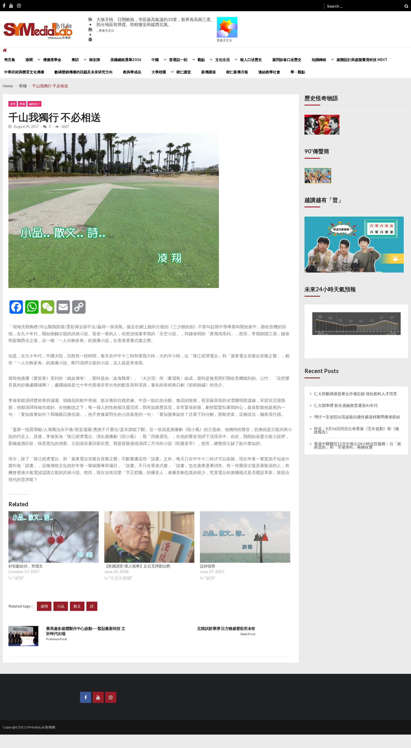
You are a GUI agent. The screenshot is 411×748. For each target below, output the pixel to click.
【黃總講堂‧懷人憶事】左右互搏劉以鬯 (137, 566)
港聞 (29, 59)
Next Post (247, 634)
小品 (60, 606)
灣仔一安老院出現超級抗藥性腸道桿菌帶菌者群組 (357, 411)
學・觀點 (297, 72)
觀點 (201, 59)
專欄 (22, 103)
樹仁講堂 (183, 72)
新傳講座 (208, 72)
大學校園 (159, 72)
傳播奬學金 (52, 59)
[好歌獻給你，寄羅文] (53, 537)
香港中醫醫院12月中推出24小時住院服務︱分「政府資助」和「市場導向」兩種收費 (357, 439)
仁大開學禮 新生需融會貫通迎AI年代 (346, 399)
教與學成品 (132, 72)
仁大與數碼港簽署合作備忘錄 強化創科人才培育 (355, 387)
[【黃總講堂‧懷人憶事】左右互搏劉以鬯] (149, 537)
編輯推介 (34, 103)
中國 (155, 59)
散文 (77, 606)
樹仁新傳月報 (237, 72)
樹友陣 (94, 59)
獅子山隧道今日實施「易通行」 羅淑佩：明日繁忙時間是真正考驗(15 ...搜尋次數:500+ (155, 27)
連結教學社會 (269, 72)
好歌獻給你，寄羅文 (25, 566)
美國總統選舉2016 (125, 59)
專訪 (75, 59)
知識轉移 (319, 59)
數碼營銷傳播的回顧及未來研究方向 (84, 72)
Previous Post (56, 639)
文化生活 (222, 59)
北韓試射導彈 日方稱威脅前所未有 (226, 628)
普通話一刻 (178, 59)
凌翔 (12, 103)
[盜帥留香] (245, 537)
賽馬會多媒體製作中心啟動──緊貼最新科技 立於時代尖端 (85, 631)
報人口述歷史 (251, 59)
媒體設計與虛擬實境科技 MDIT (362, 59)
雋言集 (9, 59)
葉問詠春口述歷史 (286, 59)
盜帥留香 (207, 566)
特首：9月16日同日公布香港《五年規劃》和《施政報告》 (356, 424)
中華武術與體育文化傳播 (24, 72)
